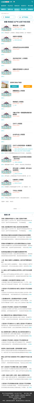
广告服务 (12, 395)
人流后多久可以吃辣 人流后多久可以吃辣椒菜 (14, 307)
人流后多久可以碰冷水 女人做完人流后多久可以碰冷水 (16, 323)
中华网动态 (22, 397)
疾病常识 (23, 5)
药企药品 (10, 5)
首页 (2, 13)
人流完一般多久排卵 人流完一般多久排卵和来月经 (15, 375)
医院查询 (17, 9)
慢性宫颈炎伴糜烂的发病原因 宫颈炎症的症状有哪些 (16, 235)
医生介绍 (23, 9)
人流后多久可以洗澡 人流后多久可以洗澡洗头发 (14, 340)
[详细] (30, 222)
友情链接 (16, 397)
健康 (11, 1)
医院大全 (10, 9)
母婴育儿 (3, 9)
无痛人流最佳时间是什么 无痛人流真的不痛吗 (14, 218)
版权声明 (28, 395)
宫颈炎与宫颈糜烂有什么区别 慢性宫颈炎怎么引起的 (16, 243)
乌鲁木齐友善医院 (5, 201)
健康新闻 (3, 5)
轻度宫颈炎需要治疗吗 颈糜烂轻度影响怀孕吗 (14, 252)
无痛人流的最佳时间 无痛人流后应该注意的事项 (14, 227)
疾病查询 (30, 9)
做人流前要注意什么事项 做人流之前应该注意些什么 (16, 332)
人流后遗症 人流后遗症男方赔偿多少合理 (12, 280)
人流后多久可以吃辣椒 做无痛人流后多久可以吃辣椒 (16, 383)
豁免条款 (11, 397)
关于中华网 (6, 395)
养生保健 (30, 5)
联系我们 (17, 395)
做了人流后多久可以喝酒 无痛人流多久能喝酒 (14, 367)
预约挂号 (14, 86)
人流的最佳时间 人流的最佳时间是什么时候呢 (14, 298)
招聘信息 (22, 395)
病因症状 (17, 5)
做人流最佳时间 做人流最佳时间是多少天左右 (14, 315)
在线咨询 (28, 86)
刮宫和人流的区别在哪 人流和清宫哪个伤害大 (14, 348)
